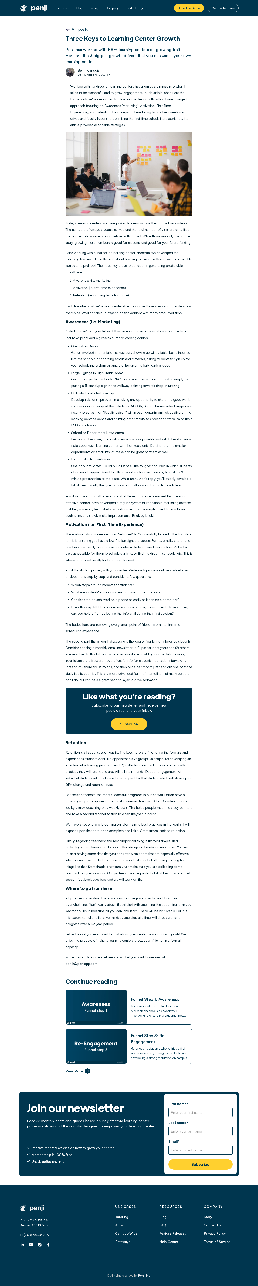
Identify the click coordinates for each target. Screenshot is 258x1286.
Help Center (168, 1241)
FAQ (162, 1225)
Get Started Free (223, 8)
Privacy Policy (215, 1233)
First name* (178, 1104)
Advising (121, 1225)
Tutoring (121, 1217)
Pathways (122, 1241)
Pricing (94, 8)
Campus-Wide (126, 1233)
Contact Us (212, 1225)
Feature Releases (172, 1233)
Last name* (178, 1122)
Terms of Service (217, 1241)
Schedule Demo (189, 8)
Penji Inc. (144, 1275)
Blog (79, 8)
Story (208, 1217)
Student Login (135, 8)
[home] (34, 8)
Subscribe (129, 724)
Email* (173, 1141)
